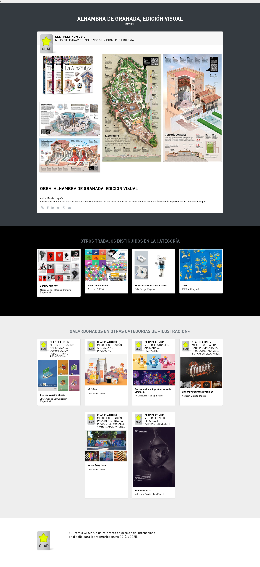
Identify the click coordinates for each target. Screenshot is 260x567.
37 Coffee (92, 389)
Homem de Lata (143, 491)
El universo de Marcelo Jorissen (151, 286)
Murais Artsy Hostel (97, 465)
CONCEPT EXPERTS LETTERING (197, 392)
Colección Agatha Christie (53, 395)
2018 (184, 286)
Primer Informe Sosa (97, 286)
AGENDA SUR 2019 (49, 286)
